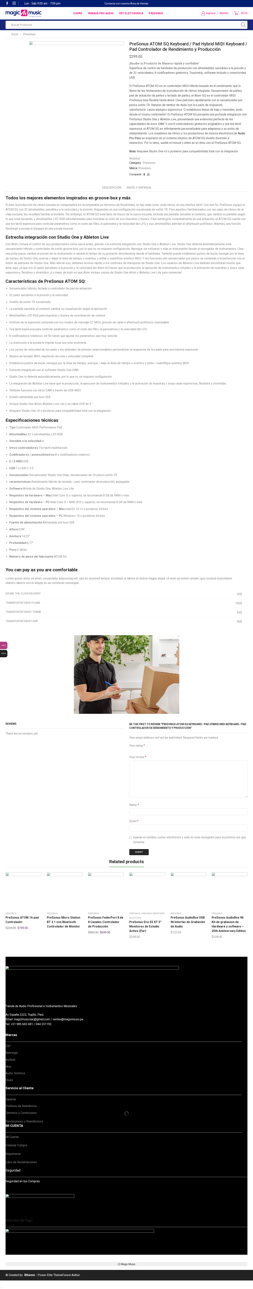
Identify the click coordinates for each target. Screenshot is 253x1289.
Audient (10, 1059)
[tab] (111, 188)
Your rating (137, 745)
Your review (137, 757)
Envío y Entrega (139, 187)
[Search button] (243, 25)
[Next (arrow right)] (1, 1287)
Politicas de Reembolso (21, 1106)
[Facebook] (7, 4)
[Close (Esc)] (0, 1283)
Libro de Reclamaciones (21, 1162)
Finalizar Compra (16, 1145)
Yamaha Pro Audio (101, 13)
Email (133, 821)
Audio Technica (15, 1073)
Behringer (12, 1053)
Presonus (156, 13)
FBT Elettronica (131, 13)
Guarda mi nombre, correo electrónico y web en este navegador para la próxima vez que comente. (189, 840)
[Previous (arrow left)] (0, 1287)
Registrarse (13, 1154)
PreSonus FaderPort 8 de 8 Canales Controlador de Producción (105, 922)
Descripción (111, 187)
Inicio (14, 34)
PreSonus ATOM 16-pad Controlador (22, 920)
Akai (8, 1066)
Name (134, 805)
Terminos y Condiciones (21, 1113)
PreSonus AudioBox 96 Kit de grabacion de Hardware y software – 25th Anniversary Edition (229, 924)
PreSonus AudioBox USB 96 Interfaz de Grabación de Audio (188, 922)
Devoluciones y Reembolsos (24, 1121)
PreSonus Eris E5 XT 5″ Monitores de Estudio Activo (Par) (145, 926)
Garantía (11, 1099)
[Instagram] (14, 4)
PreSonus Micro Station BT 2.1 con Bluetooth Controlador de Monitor (63, 922)
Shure (77, 13)
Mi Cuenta (12, 1137)
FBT (8, 1046)
